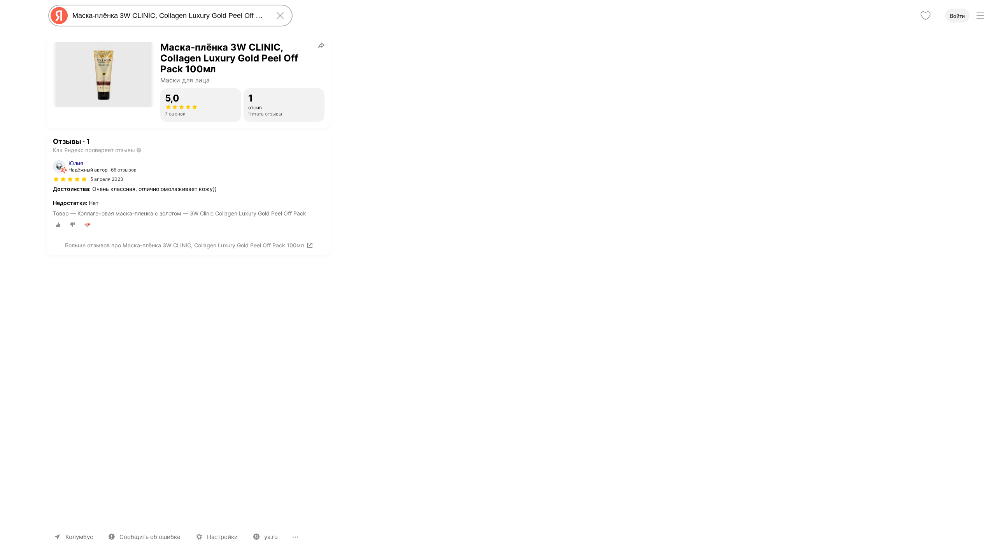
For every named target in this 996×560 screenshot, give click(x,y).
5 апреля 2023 (106, 179)
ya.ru (271, 537)
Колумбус (79, 537)
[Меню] (980, 15)
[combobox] (169, 15)
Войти (957, 16)
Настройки (222, 537)
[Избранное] (925, 15)
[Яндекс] (59, 15)
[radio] (58, 225)
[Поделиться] (321, 45)
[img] (70, 179)
